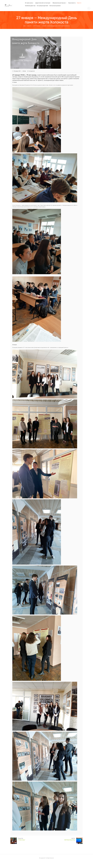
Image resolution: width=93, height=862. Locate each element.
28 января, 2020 (17, 71)
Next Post (73, 838)
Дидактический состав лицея (42, 3)
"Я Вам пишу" (21, 840)
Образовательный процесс (59, 3)
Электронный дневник (55, 5)
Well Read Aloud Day (69, 840)
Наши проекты (72, 3)
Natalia (24, 71)
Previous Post (20, 838)
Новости (79, 3)
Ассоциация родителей (42, 5)
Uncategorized (31, 71)
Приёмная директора (30, 5)
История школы (29, 3)
